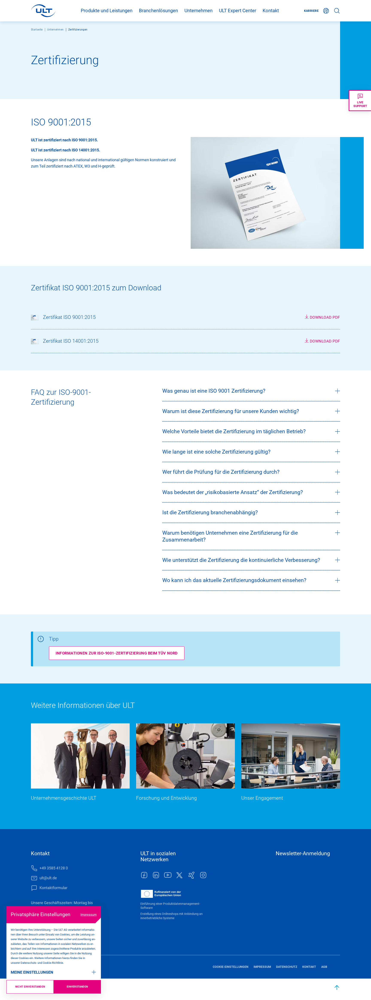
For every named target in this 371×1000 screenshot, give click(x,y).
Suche (337, 11)
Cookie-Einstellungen (230, 966)
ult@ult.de (48, 878)
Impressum (89, 915)
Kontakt (271, 10)
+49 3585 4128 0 (54, 868)
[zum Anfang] (337, 987)
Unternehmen (198, 10)
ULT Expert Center (237, 10)
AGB (324, 966)
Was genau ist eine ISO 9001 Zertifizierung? (213, 391)
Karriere (311, 10)
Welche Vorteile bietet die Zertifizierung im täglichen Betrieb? (234, 431)
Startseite (37, 29)
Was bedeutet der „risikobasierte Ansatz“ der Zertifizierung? (232, 492)
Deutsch (326, 11)
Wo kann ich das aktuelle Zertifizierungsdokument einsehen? (234, 580)
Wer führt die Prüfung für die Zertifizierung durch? (221, 472)
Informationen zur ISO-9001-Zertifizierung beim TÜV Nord (117, 653)
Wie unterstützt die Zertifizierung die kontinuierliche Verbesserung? (241, 560)
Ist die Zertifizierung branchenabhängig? (210, 512)
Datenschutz (286, 966)
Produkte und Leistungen (106, 10)
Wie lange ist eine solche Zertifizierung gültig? (216, 452)
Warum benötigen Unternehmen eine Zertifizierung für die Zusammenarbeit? (230, 536)
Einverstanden (77, 986)
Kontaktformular (53, 887)
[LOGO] (43, 10)
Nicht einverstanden (30, 986)
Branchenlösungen (158, 10)
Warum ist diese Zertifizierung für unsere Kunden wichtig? (230, 411)
